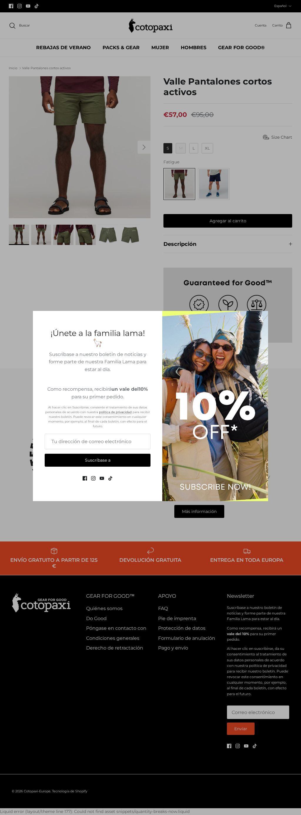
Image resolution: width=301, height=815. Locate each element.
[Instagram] (93, 478)
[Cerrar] (260, 318)
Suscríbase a (98, 460)
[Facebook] (85, 478)
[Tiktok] (110, 478)
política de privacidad (115, 412)
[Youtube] (102, 478)
